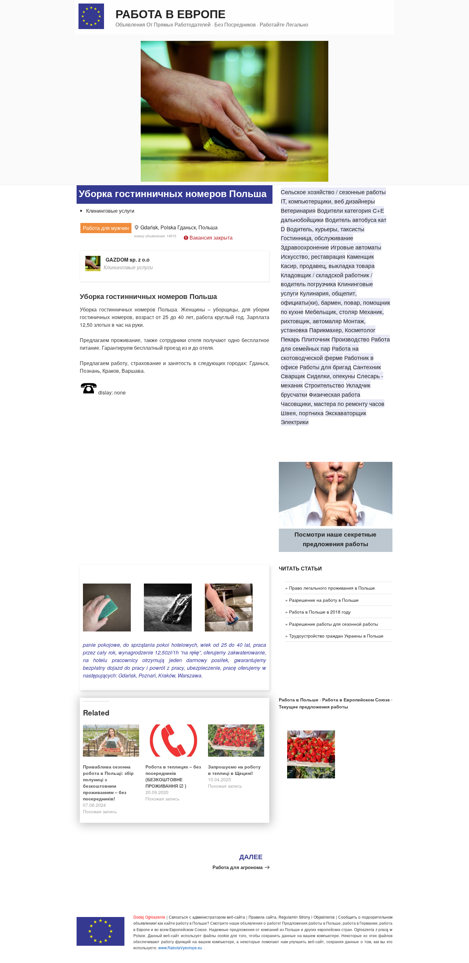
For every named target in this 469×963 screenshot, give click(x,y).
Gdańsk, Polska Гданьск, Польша (179, 227)
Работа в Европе (170, 13)
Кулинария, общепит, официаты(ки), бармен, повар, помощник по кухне (335, 302)
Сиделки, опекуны (331, 375)
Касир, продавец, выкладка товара (328, 265)
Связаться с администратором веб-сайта (207, 917)
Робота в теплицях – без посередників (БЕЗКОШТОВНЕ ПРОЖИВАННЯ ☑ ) (173, 776)
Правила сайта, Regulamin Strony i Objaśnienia (292, 917)
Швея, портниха (302, 413)
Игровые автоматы (356, 247)
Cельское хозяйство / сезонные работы (333, 191)
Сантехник (367, 367)
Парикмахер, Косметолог (342, 329)
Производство (350, 339)
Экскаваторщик (345, 413)
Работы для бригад (325, 367)
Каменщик (360, 256)
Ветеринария (298, 210)
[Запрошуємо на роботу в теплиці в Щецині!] (236, 740)
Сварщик (293, 375)
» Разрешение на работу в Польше (322, 600)
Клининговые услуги (110, 210)
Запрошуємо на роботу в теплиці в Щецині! (234, 769)
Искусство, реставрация (313, 256)
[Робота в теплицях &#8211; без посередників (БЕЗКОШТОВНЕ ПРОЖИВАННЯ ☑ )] (173, 740)
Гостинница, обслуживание (317, 237)
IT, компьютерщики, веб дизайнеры (328, 201)
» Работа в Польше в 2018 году (318, 611)
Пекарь (290, 339)
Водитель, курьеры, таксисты (325, 229)
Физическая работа (334, 394)
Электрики (295, 421)
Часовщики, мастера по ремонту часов (332, 403)
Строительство (324, 385)
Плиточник (316, 339)
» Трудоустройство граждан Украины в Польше (334, 635)
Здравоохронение (305, 247)
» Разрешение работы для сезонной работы (331, 624)
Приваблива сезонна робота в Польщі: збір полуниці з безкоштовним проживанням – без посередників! (108, 782)
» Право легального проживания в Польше (330, 588)
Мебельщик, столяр (331, 311)
